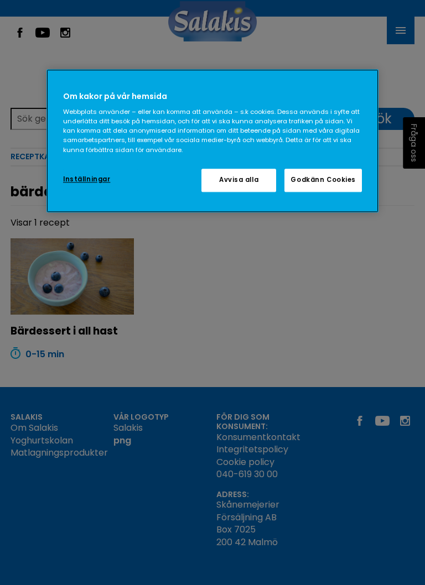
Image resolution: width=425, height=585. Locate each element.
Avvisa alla (238, 179)
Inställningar (86, 179)
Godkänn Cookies (323, 179)
